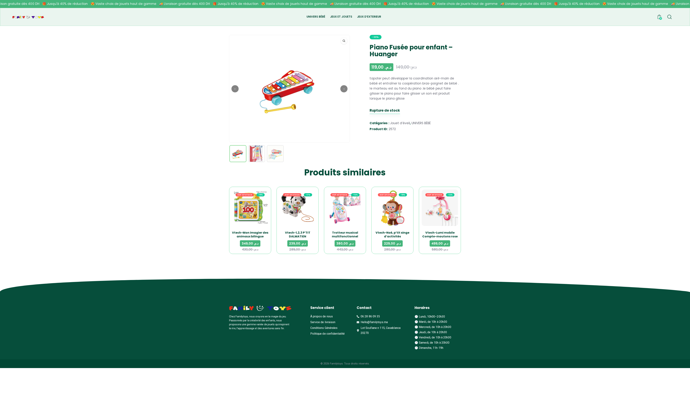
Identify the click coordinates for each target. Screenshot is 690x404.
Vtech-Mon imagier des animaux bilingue (250, 234)
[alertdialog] (345, 4)
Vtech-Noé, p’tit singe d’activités (392, 234)
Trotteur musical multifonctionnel (345, 234)
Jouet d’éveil (400, 123)
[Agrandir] (344, 41)
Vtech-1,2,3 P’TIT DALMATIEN (297, 234)
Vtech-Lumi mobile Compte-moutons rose (440, 234)
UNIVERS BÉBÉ (421, 123)
